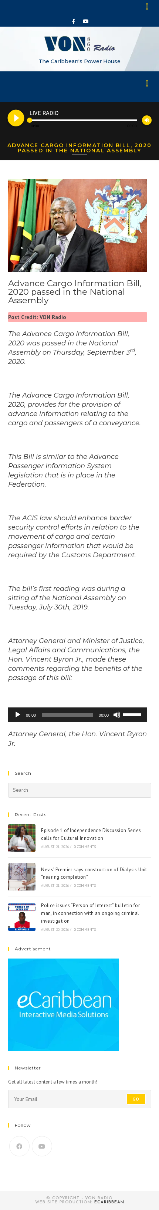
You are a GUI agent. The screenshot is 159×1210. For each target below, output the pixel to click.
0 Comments (85, 846)
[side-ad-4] (63, 1004)
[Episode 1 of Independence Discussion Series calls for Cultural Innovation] (21, 838)
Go (135, 1099)
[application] (77, 714)
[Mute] (117, 715)
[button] (147, 6)
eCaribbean (109, 1202)
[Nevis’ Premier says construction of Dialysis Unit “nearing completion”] (21, 876)
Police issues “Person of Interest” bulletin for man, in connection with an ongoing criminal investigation (90, 913)
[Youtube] (86, 21)
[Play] (17, 715)
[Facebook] (73, 21)
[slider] (133, 714)
